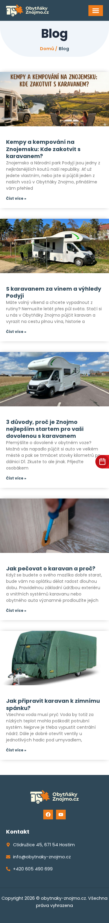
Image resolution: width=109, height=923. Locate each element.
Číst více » (16, 198)
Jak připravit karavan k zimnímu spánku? (53, 704)
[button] (95, 10)
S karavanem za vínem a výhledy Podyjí (53, 292)
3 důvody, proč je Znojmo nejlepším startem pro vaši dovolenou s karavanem (45, 429)
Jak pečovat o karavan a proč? (50, 568)
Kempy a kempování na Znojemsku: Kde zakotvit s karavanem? (43, 149)
